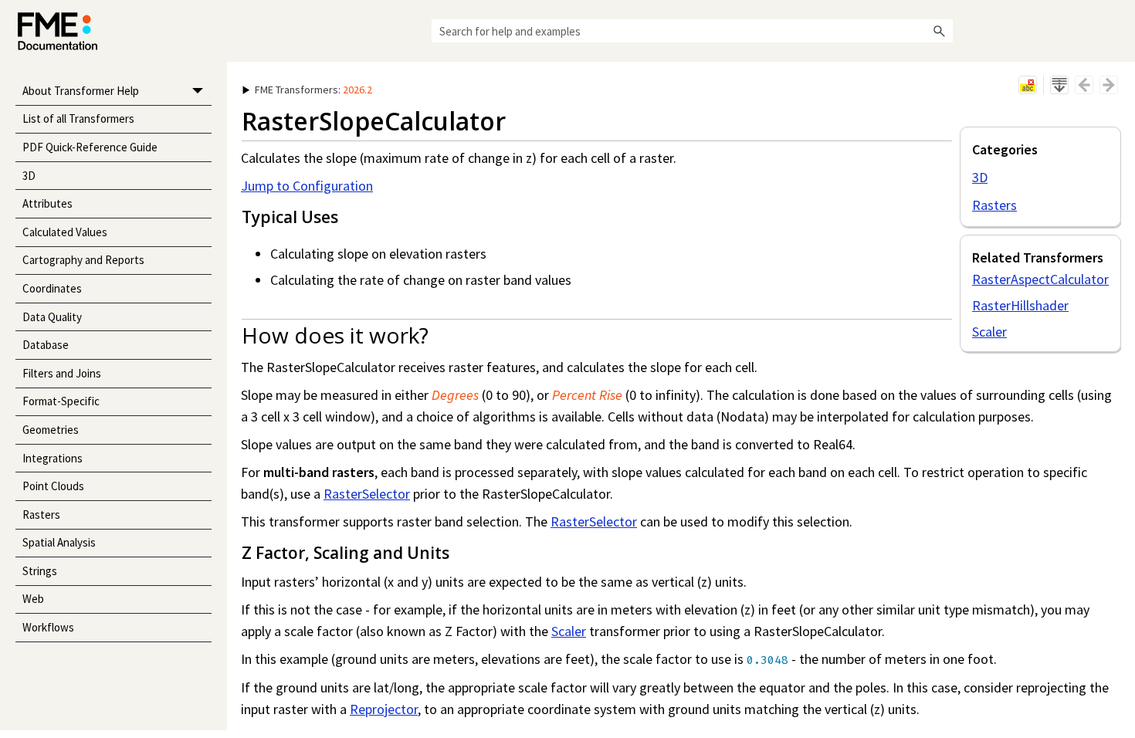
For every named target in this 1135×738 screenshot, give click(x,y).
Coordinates (52, 288)
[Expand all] (1059, 85)
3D (29, 175)
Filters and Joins (61, 373)
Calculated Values (64, 232)
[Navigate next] (1108, 85)
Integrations (52, 458)
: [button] (313, 89)
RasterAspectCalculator (1040, 279)
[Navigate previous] (1084, 85)
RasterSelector (367, 494)
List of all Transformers (78, 118)
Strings (39, 571)
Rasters (41, 514)
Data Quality (52, 317)
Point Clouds (53, 486)
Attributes (47, 203)
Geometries (50, 429)
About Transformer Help (80, 90)
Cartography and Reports (83, 259)
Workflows (48, 627)
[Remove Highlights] (1027, 85)
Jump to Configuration (307, 186)
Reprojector (384, 709)
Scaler (989, 331)
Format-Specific (61, 401)
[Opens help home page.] (57, 31)
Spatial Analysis (59, 542)
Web (33, 598)
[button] (939, 30)
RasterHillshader (1020, 305)
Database (45, 344)
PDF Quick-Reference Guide (90, 147)
